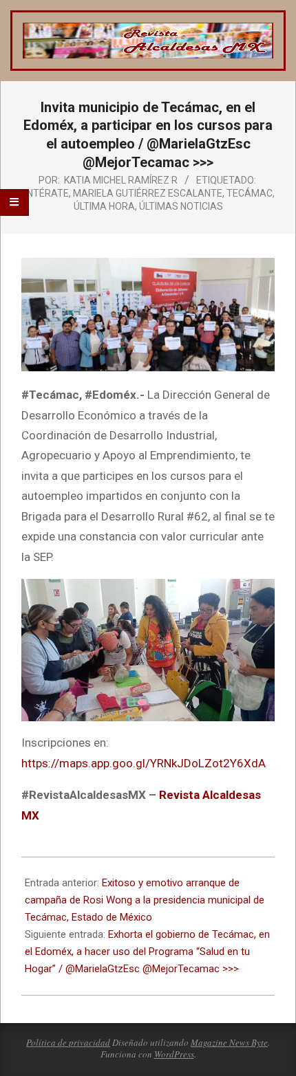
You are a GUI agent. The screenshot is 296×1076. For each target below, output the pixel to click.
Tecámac (249, 193)
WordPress (174, 1054)
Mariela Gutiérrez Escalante (147, 193)
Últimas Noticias (181, 206)
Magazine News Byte (229, 1042)
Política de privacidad (68, 1042)
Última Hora (104, 206)
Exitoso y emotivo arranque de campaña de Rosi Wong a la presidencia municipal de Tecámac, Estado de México (144, 900)
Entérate (45, 193)
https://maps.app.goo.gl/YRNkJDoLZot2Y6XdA (143, 763)
